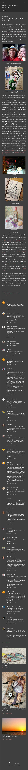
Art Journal (14, 292)
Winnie (8, 462)
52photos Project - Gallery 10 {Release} (13, 240)
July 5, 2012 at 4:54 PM (11, 543)
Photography (5, 294)
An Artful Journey (9, 737)
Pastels (18, 292)
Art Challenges (8, 292)
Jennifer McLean (11, 326)
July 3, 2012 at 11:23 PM (11, 364)
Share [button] (3, 290)
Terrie (8, 435)
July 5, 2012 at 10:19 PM (11, 570)
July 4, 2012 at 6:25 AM (11, 407)
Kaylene (9, 359)
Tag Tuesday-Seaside (9, 150)
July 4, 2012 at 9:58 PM (11, 483)
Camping (14, 33)
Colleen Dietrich (11, 537)
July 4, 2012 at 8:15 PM (11, 458)
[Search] (25, 2)
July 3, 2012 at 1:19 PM (11, 308)
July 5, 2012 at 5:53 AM (11, 508)
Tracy (8, 498)
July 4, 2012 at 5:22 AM (11, 394)
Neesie (8, 512)
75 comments (8, 667)
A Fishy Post (6, 665)
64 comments (9, 713)
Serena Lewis (10, 574)
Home (4, 10)
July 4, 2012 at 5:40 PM (11, 445)
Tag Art (10, 294)
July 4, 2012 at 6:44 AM (11, 420)
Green (19, 33)
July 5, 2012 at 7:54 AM (11, 524)
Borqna (8, 368)
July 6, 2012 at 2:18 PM (11, 613)
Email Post (8, 290)
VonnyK (8, 411)
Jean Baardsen (10, 399)
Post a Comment (6, 642)
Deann (8, 424)
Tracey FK (9, 591)
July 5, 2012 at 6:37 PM (11, 552)
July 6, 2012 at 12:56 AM (11, 587)
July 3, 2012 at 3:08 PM (11, 345)
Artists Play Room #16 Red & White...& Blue (14, 263)
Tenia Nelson (10, 341)
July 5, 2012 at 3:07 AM (11, 494)
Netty (8, 617)
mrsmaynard (10, 449)
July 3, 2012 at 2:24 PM (11, 322)
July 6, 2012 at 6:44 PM (11, 638)
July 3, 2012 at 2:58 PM (11, 337)
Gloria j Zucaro (10, 557)
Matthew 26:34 (7, 33)
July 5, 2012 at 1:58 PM (11, 533)
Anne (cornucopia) (11, 487)
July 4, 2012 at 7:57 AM (11, 431)
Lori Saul (9, 528)
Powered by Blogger (15, 763)
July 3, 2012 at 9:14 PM (11, 355)
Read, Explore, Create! (10, 5)
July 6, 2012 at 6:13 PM (11, 624)
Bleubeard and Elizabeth (13, 606)
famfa (8, 349)
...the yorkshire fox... (11, 313)
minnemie (9, 547)
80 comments (9, 739)
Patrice (8, 628)
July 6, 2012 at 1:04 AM (11, 602)
